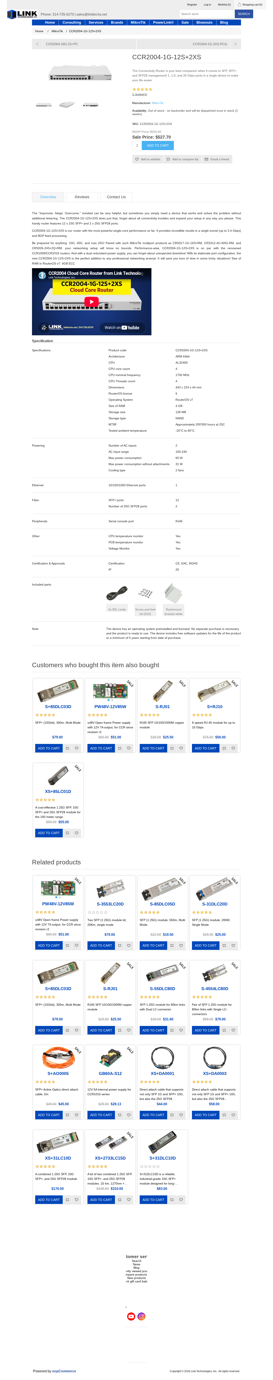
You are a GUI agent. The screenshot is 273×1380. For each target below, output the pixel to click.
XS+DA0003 (215, 1073)
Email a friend (220, 159)
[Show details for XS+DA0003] (215, 1057)
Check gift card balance (136, 1281)
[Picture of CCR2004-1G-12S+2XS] (43, 104)
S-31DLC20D (214, 904)
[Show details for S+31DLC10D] (163, 1142)
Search (244, 14)
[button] (108, 700)
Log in (207, 4)
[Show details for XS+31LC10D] (58, 1142)
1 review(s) (139, 94)
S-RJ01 (162, 706)
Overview (48, 197)
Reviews (82, 197)
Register (192, 4)
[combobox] (207, 14)
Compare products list (136, 1274)
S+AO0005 (58, 1073)
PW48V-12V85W (110, 706)
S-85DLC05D (162, 904)
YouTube (131, 1316)
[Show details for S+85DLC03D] (58, 691)
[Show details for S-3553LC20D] (110, 888)
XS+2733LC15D (110, 1158)
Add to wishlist (150, 159)
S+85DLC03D (58, 706)
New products (136, 1278)
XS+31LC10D (58, 1158)
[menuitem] (136, 1261)
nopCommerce (64, 1371)
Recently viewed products (136, 1271)
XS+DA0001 (162, 1073)
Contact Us (116, 197)
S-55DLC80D (162, 989)
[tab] (48, 197)
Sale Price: (143, 137)
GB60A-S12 (110, 1073)
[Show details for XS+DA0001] (163, 1057)
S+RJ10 (214, 706)
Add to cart (158, 145)
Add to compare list (185, 159)
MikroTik (157, 103)
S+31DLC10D (163, 1158)
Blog (136, 1267)
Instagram (141, 1316)
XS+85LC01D (58, 791)
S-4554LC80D (214, 989)
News (136, 1264)
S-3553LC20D (110, 904)
